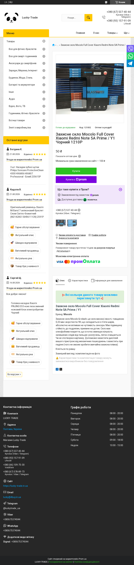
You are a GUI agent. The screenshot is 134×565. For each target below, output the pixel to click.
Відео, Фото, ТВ (17, 106)
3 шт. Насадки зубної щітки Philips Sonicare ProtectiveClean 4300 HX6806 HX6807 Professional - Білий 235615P (27, 172)
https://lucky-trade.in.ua (15, 486)
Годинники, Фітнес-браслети (24, 113)
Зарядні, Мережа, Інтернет (23, 70)
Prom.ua (82, 559)
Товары (111, 33)
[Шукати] (88, 17)
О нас (96, 33)
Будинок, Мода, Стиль (21, 77)
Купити (76, 171)
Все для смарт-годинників (23, 56)
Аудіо (12, 99)
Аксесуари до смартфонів (22, 63)
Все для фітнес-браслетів (22, 49)
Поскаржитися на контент (61, 562)
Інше (11, 92)
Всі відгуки (13, 374)
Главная (80, 33)
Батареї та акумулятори (22, 84)
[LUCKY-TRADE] (11, 17)
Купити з (70, 179)
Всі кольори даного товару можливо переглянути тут (91, 296)
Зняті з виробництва (20, 127)
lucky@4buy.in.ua (12, 497)
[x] (60, 369)
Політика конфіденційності (86, 562)
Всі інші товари (17, 120)
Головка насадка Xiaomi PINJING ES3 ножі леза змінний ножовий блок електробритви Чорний (27, 308)
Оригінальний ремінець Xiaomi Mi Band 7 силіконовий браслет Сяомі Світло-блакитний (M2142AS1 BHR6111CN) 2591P (27, 212)
